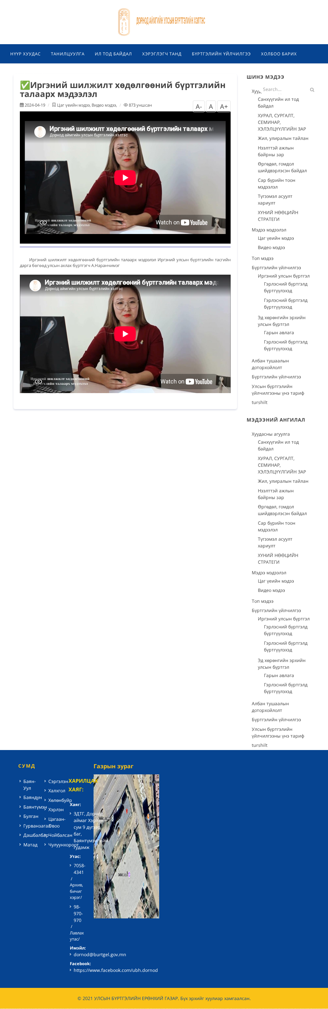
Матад (30, 845)
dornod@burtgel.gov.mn (100, 954)
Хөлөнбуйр (60, 800)
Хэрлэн (56, 809)
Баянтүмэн (35, 807)
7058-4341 (80, 868)
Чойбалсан (60, 835)
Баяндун (32, 797)
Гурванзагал (37, 826)
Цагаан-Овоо (57, 822)
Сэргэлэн (58, 781)
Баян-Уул (29, 784)
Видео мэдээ (104, 105)
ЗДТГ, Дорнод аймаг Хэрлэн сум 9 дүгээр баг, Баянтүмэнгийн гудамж (91, 830)
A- (199, 106)
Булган (30, 816)
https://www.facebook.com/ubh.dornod (116, 970)
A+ (224, 106)
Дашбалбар (36, 835)
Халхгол (56, 790)
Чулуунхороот (63, 845)
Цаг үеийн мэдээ (73, 105)
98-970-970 (78, 913)
